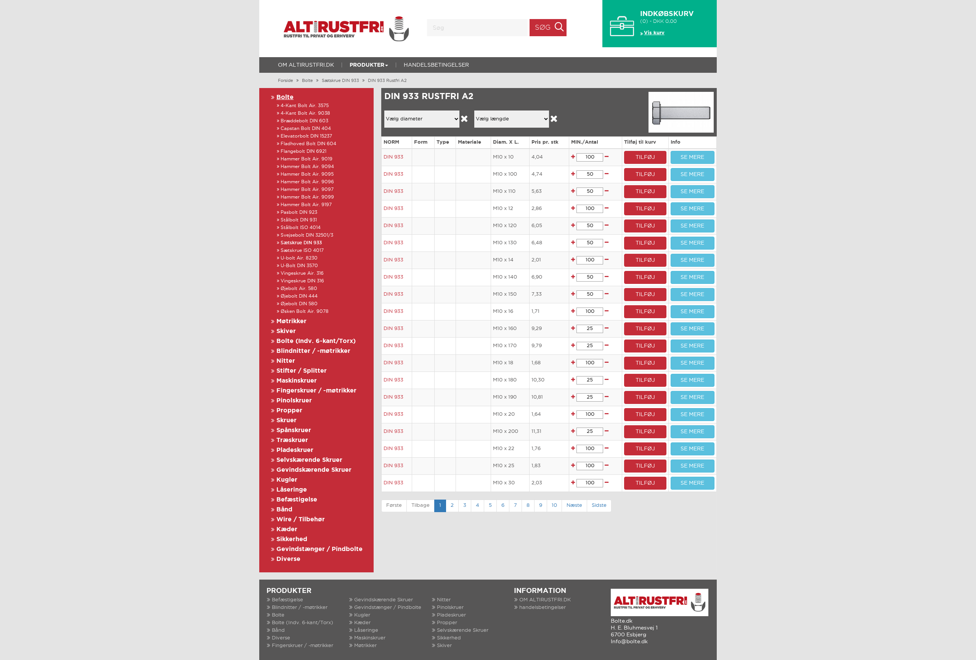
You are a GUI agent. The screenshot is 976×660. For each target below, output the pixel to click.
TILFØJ (645, 157)
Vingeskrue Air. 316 (302, 273)
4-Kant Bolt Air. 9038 (305, 113)
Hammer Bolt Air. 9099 (307, 197)
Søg (543, 28)
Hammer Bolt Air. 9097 (307, 189)
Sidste (599, 505)
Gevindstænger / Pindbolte (319, 549)
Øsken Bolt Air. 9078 (305, 311)
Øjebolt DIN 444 (299, 296)
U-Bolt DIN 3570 (299, 266)
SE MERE (692, 157)
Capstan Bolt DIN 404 (306, 129)
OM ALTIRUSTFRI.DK (306, 65)
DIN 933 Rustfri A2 (387, 81)
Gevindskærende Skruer (314, 470)
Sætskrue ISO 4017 (302, 250)
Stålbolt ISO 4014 (301, 228)
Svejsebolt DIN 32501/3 (307, 235)
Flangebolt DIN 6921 (303, 151)
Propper (289, 410)
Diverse (288, 559)
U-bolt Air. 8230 (299, 258)
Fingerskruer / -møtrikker (316, 391)
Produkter (367, 65)
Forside (285, 81)
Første (394, 505)
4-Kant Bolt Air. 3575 (305, 106)
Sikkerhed (291, 539)
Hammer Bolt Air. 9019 (306, 159)
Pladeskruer (294, 450)
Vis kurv (654, 33)
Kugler (286, 480)
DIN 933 (393, 157)
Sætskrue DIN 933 (340, 81)
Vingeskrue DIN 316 (302, 281)
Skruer (286, 420)
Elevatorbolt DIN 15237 (306, 136)
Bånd (284, 510)
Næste (574, 505)
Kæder (286, 529)
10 (554, 505)
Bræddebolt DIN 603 (304, 121)
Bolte (307, 81)
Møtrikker (291, 321)
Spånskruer (293, 430)
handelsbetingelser (436, 65)
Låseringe (291, 490)
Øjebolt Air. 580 (299, 289)
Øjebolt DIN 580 (299, 304)
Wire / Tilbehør (300, 519)
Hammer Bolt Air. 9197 (306, 205)
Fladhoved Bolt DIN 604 (308, 144)
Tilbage (420, 505)
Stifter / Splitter (301, 371)
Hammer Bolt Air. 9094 (307, 167)
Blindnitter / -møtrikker (313, 351)
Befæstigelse (296, 500)
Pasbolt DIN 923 (299, 212)
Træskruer (292, 440)
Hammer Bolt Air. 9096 (307, 182)
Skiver (286, 331)
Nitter (285, 361)
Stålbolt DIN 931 (299, 220)
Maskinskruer (296, 381)
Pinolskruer (294, 401)
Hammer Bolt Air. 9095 (307, 174)
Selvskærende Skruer (309, 460)
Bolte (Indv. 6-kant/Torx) (316, 341)
